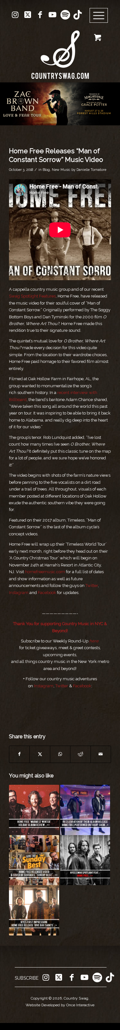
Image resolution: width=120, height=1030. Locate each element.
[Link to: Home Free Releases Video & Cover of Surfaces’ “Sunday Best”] (34, 860)
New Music (61, 170)
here (94, 641)
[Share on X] (40, 754)
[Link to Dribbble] (77, 15)
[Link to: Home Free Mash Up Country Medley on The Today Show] (85, 810)
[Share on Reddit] (80, 754)
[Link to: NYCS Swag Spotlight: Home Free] (85, 860)
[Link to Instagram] (15, 15)
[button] (60, 103)
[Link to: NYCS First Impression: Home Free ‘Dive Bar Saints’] (34, 910)
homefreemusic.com (45, 571)
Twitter (91, 585)
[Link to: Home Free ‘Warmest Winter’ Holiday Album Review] (34, 810)
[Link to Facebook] (40, 15)
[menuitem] (101, 15)
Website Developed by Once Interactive (60, 1005)
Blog (46, 170)
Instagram (18, 592)
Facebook (47, 592)
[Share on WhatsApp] (60, 754)
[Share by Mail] (101, 754)
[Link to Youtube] (52, 15)
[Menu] (99, 15)
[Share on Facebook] (19, 754)
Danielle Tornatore (91, 170)
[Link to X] (27, 15)
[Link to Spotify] (64, 15)
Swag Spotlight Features (32, 296)
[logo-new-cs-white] (60, 50)
